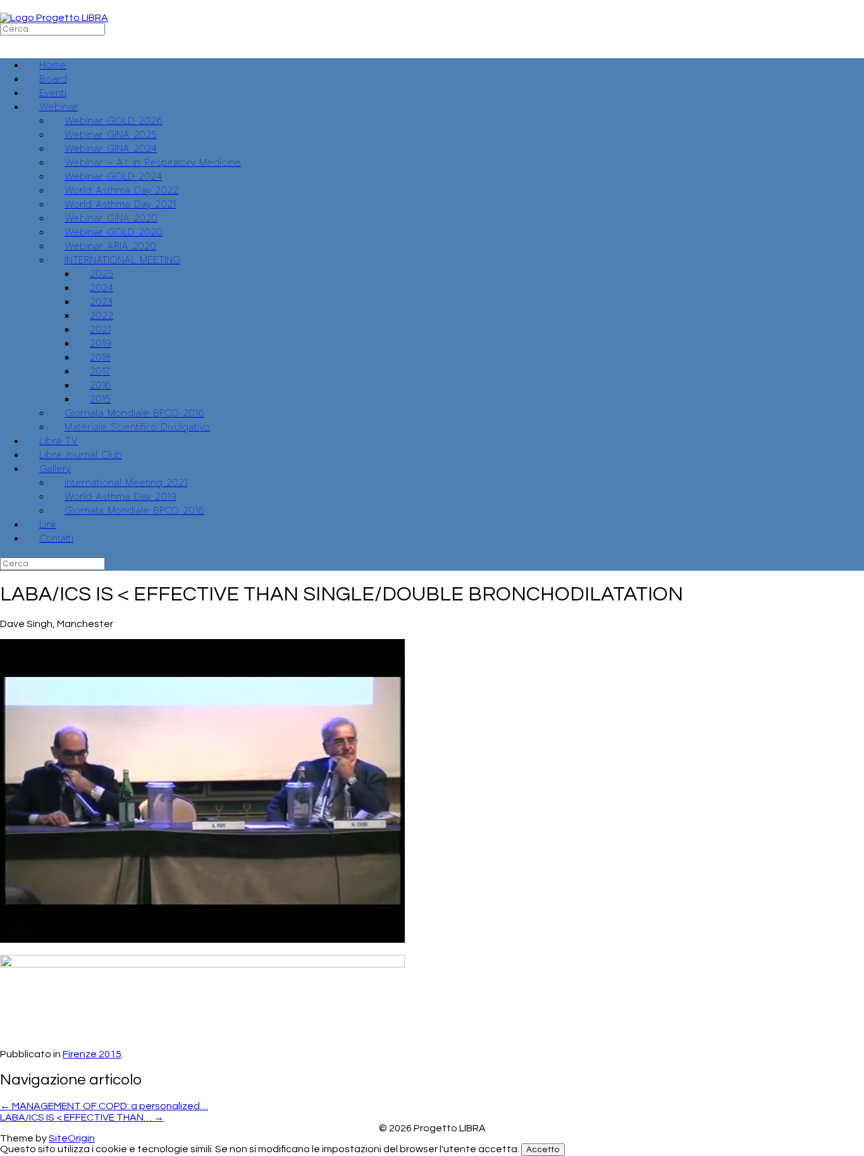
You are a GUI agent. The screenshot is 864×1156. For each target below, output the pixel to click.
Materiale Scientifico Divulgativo (137, 427)
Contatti (56, 538)
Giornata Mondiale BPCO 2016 (134, 511)
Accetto (543, 1149)
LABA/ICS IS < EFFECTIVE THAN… (82, 1117)
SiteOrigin (72, 1138)
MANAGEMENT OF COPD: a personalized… (104, 1106)
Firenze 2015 (92, 1054)
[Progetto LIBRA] (54, 18)
